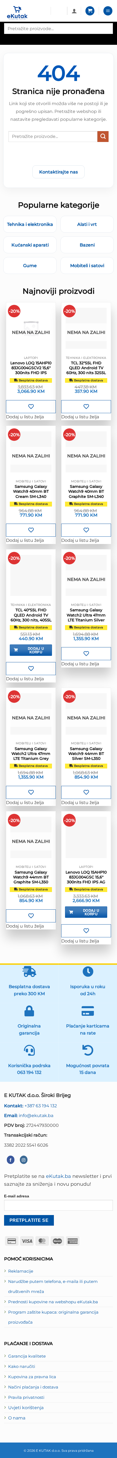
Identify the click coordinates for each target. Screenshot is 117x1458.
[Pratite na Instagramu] (23, 1160)
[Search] (9, 38)
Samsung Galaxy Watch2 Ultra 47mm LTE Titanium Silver (86, 615)
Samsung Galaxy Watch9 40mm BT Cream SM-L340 (31, 491)
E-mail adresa (16, 1196)
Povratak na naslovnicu (58, 155)
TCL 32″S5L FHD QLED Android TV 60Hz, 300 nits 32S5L (86, 367)
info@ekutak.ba (28, 1115)
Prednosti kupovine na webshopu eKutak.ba (53, 1301)
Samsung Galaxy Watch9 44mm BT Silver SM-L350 (86, 753)
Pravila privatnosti (26, 1397)
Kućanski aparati (30, 245)
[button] (89, 10)
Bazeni (87, 245)
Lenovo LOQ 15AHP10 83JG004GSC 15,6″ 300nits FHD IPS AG (86, 877)
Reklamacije (20, 1271)
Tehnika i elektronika (30, 224)
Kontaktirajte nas (58, 172)
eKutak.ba (58, 1176)
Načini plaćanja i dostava (33, 1387)
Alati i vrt (87, 224)
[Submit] (103, 136)
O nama (16, 1418)
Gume (30, 265)
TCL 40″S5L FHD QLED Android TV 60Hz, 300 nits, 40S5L (31, 615)
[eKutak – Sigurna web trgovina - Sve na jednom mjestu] (25, 13)
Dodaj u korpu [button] (36, 650)
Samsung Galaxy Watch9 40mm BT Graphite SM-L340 (86, 491)
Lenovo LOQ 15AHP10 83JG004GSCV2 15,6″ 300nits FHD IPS (30, 367)
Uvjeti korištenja (26, 1407)
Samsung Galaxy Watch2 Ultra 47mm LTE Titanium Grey (30, 753)
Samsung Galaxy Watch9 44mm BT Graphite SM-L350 (31, 877)
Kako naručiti (21, 1366)
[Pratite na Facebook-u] (10, 1160)
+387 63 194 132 (30, 1105)
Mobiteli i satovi (87, 265)
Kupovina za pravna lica (32, 1376)
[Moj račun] (74, 11)
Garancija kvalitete (27, 1356)
